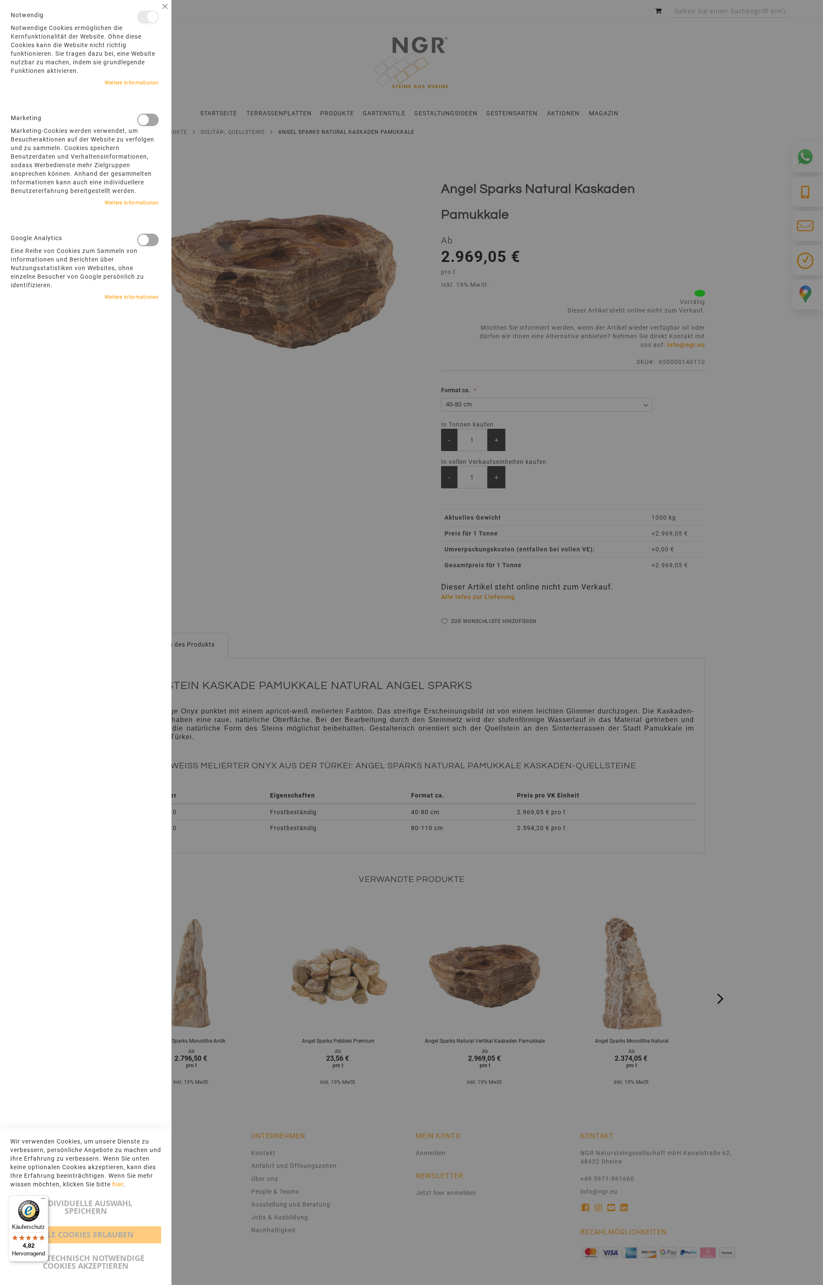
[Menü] (43, 1200)
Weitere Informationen (132, 83)
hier (117, 1184)
